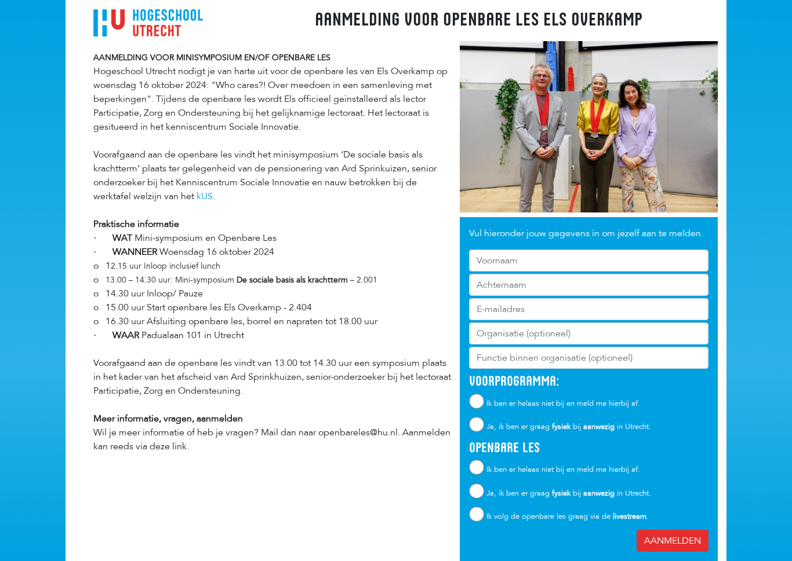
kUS (203, 196)
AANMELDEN (672, 541)
